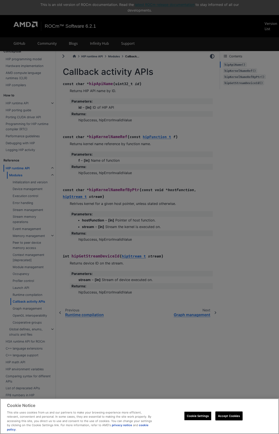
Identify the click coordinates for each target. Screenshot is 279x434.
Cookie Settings (198, 415)
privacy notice (122, 425)
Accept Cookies (229, 415)
